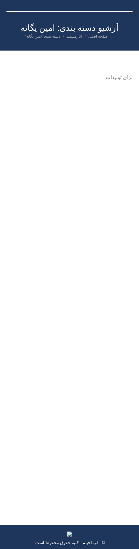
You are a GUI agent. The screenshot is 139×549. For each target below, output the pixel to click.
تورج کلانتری (82, 261)
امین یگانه (104, 261)
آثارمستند (124, 261)
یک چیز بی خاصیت (108, 441)
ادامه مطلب (22, 284)
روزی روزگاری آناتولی (102, 252)
